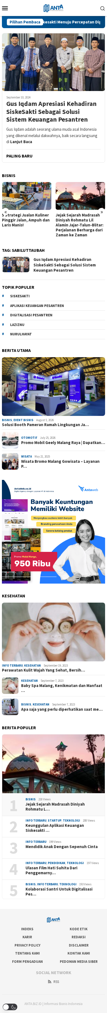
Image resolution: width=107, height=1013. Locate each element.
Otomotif (29, 438)
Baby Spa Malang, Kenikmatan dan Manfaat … (61, 688)
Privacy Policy (27, 945)
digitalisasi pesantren (31, 315)
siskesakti (20, 296)
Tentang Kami (27, 953)
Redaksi (79, 937)
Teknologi (71, 820)
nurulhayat (21, 334)
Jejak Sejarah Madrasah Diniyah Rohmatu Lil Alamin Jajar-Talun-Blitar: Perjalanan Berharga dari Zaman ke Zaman (79, 225)
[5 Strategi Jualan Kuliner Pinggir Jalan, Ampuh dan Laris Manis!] (27, 196)
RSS (56, 981)
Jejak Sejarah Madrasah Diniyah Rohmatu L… (55, 807)
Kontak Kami (78, 953)
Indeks (27, 929)
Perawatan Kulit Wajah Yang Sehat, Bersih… (43, 670)
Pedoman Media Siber (79, 961)
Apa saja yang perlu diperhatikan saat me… (62, 709)
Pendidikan (56, 863)
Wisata (26, 456)
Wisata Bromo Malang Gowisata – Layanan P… (60, 464)
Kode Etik (79, 929)
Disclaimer (79, 945)
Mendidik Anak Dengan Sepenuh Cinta (62, 846)
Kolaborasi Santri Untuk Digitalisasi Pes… (59, 892)
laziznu (17, 324)
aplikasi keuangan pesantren (37, 305)
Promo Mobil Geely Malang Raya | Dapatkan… (63, 442)
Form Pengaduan (27, 961)
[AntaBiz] (53, 7)
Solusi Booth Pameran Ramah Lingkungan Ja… (45, 424)
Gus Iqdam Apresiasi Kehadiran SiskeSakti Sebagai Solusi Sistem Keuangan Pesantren (51, 112)
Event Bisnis (23, 420)
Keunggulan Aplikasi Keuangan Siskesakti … (55, 828)
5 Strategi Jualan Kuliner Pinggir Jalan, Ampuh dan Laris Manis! (26, 220)
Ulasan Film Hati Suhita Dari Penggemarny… (51, 870)
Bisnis (7, 420)
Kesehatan (32, 665)
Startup (54, 820)
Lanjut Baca (21, 141)
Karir (27, 937)
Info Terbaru (12, 665)
